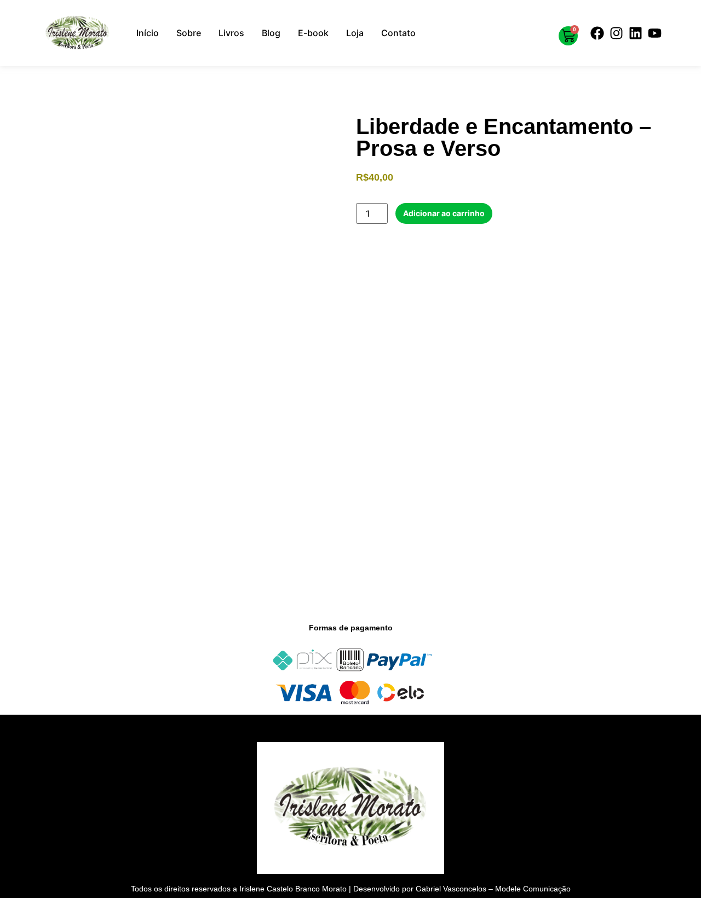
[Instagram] (616, 33)
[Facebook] (597, 33)
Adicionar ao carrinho (444, 213)
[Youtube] (654, 33)
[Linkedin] (635, 33)
